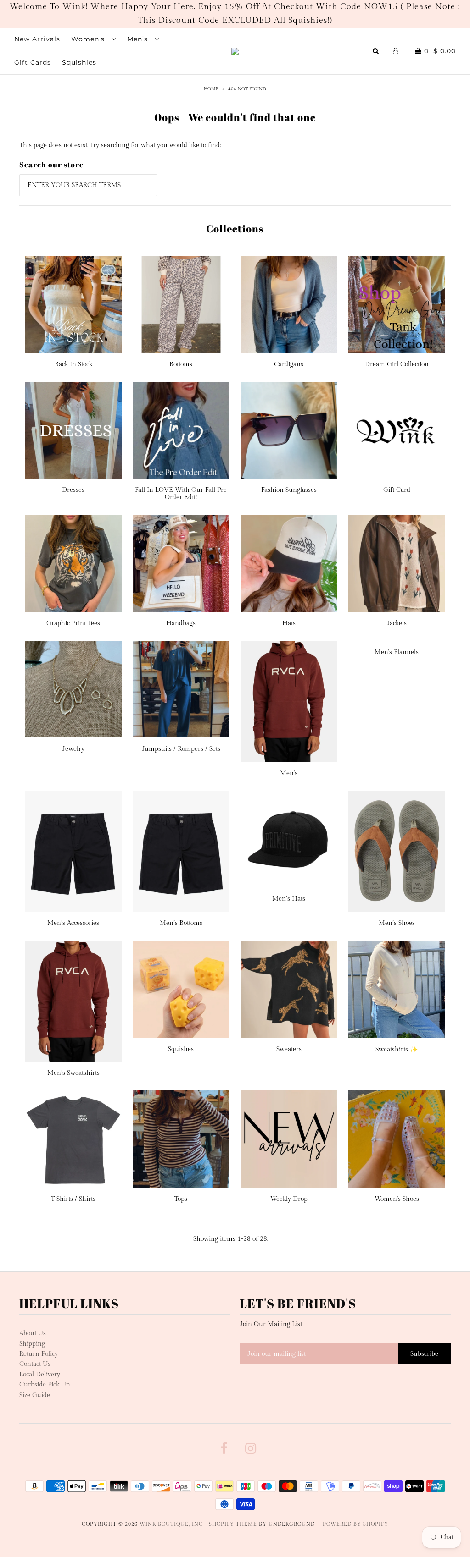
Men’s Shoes (397, 923)
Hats (289, 623)
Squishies (79, 62)
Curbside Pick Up (44, 1384)
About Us (32, 1333)
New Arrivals (37, 39)
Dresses (73, 490)
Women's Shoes (397, 1199)
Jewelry (73, 749)
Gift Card (396, 490)
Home (211, 89)
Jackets (397, 623)
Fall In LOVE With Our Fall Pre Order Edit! (181, 493)
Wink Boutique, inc (171, 1524)
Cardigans (288, 364)
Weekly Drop (289, 1199)
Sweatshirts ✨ (396, 1049)
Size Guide (34, 1395)
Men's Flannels (397, 652)
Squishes (181, 1049)
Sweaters (289, 1049)
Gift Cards (32, 62)
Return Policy (38, 1354)
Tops (180, 1199)
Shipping (32, 1344)
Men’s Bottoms (181, 923)
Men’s (138, 39)
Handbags (181, 623)
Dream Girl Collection (397, 364)
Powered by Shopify (355, 1524)
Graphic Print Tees (73, 623)
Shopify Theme (233, 1524)
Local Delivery (39, 1374)
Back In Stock (73, 364)
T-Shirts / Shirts (73, 1199)
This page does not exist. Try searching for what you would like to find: (120, 145)
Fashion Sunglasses (289, 490)
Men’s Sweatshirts (73, 1073)
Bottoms (180, 364)
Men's (288, 773)
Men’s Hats (288, 898)
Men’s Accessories (73, 923)
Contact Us (34, 1364)
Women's (89, 39)
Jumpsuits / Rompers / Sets (181, 749)
